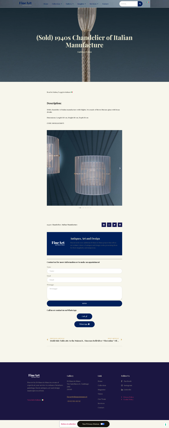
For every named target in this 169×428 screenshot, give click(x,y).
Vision (100, 394)
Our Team (102, 399)
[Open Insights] (85, 4)
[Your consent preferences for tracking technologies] (165, 424)
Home (100, 381)
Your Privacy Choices (90, 424)
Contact (101, 408)
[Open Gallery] (73, 4)
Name (49, 267)
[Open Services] (97, 4)
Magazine (102, 390)
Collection (102, 385)
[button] (49, 168)
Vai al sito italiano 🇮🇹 (35, 400)
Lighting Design (84, 52)
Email (49, 276)
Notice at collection (68, 424)
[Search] (140, 3)
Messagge (50, 285)
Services (101, 403)
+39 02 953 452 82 (73, 401)
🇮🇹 (148, 2)
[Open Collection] (61, 4)
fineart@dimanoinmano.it (77, 397)
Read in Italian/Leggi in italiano (59, 92)
